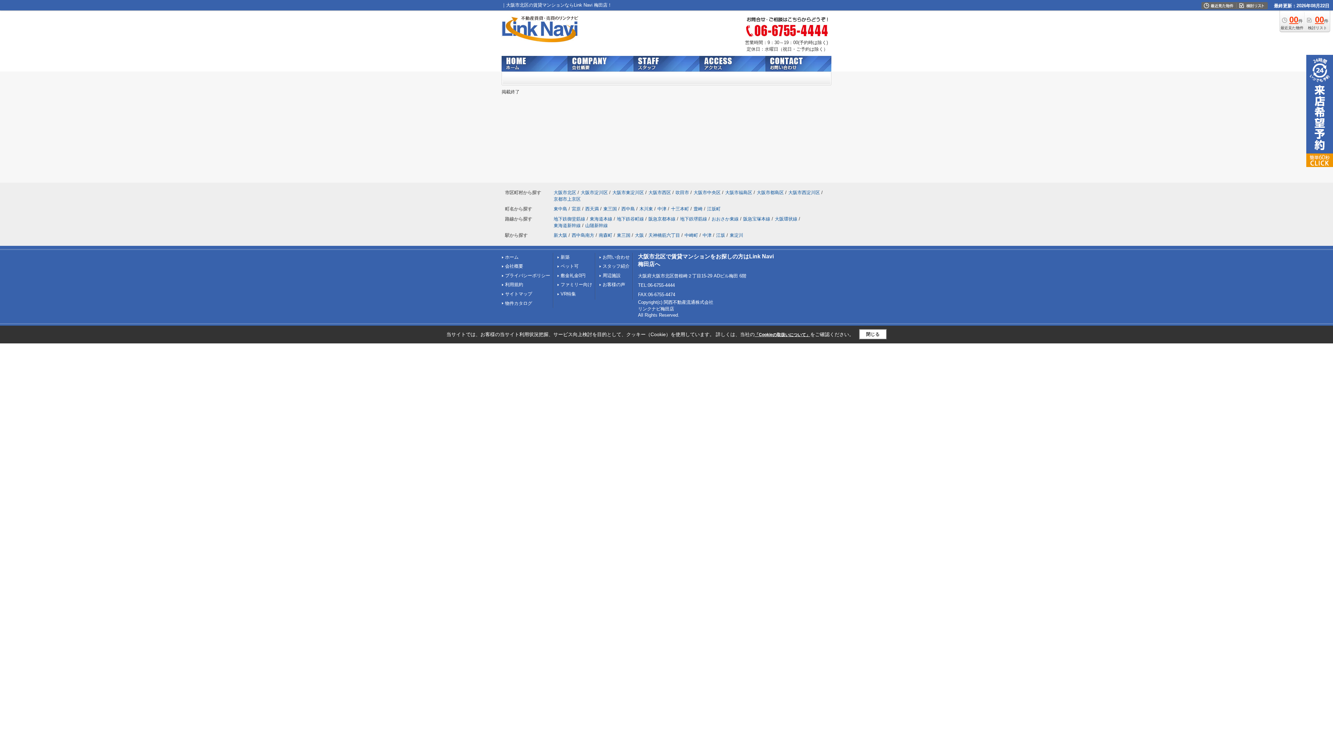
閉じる (873, 334)
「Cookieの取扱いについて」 (782, 334)
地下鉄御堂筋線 (569, 219)
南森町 (605, 235)
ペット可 (570, 266)
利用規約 (514, 284)
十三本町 (680, 208)
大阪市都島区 (770, 192)
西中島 (628, 208)
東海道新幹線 (567, 225)
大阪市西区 (659, 192)
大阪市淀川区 (594, 192)
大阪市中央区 (707, 192)
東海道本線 (601, 219)
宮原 (576, 208)
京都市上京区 (567, 199)
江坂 (720, 235)
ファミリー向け (576, 284)
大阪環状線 (786, 219)
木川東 (646, 208)
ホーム (512, 257)
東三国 (610, 208)
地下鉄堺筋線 (693, 219)
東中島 (560, 208)
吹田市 (682, 192)
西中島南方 (583, 235)
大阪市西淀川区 (804, 192)
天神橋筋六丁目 (664, 235)
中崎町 (691, 235)
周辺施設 (612, 275)
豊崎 (698, 208)
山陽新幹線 (596, 225)
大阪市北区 (565, 192)
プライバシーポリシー (527, 275)
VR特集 (568, 294)
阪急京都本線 (662, 219)
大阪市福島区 (738, 192)
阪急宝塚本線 (756, 219)
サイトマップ (518, 294)
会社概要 (514, 266)
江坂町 (714, 208)
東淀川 (736, 235)
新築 (565, 257)
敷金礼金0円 (573, 275)
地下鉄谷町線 (630, 219)
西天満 (592, 208)
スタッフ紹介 (616, 266)
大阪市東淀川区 (628, 192)
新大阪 (560, 235)
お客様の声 (614, 284)
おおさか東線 (725, 219)
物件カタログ (518, 303)
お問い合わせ (616, 257)
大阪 (639, 235)
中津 (661, 208)
